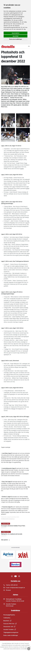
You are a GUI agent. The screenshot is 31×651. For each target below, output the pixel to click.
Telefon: (12, 585)
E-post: (15, 587)
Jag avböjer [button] (15, 36)
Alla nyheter (4, 539)
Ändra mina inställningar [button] (15, 39)
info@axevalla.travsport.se (8, 518)
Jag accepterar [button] (15, 33)
